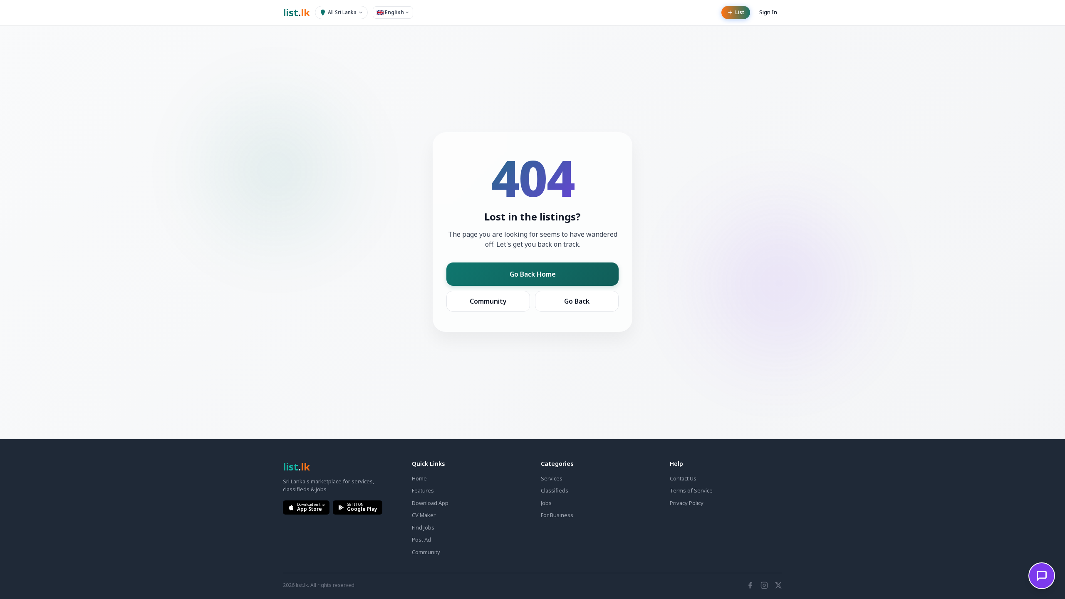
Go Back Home (533, 274)
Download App (430, 503)
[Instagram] (764, 585)
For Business (557, 515)
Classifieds (554, 490)
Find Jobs (423, 527)
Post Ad (421, 539)
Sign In (768, 12)
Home (419, 478)
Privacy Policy (686, 503)
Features (423, 490)
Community (488, 301)
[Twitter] (778, 585)
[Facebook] (750, 585)
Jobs (546, 503)
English (390, 12)
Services (551, 478)
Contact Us (683, 478)
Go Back (576, 301)
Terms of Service (691, 490)
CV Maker (424, 515)
